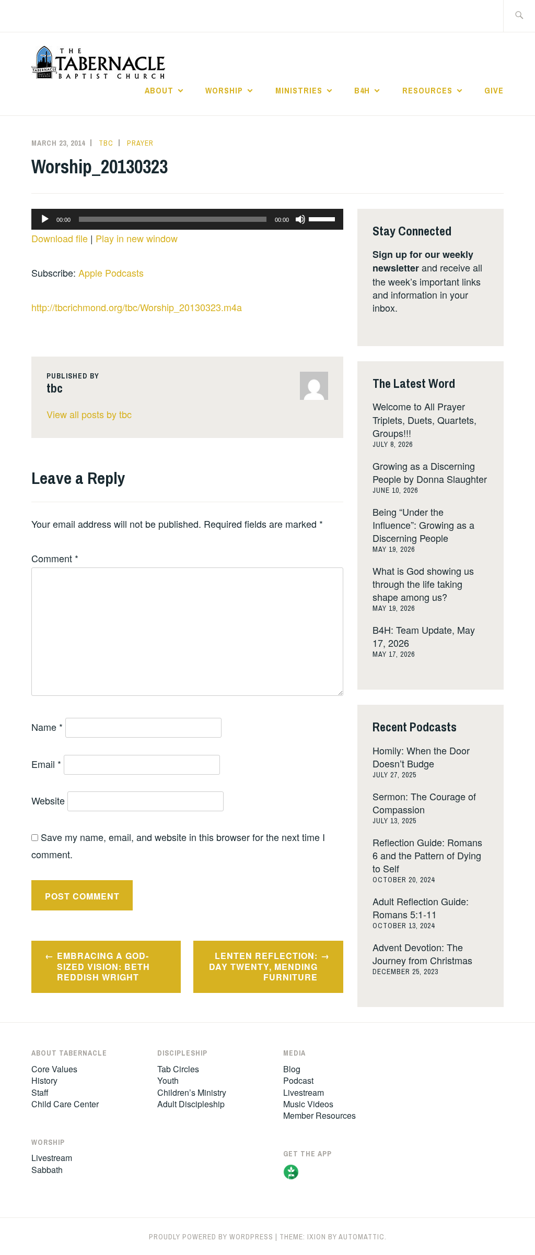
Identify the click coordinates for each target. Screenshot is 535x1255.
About (159, 90)
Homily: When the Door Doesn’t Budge (421, 756)
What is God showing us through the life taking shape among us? (423, 583)
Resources (427, 90)
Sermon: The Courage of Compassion (424, 802)
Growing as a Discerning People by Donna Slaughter (430, 472)
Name (47, 726)
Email (46, 764)
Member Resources (319, 1115)
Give (494, 90)
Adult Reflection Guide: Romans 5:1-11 (421, 907)
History (44, 1080)
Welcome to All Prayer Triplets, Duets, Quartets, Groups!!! (424, 419)
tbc (106, 143)
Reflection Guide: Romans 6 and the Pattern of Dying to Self (427, 855)
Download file (59, 238)
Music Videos (308, 1104)
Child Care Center (65, 1104)
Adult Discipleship (191, 1104)
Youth (168, 1080)
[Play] (45, 219)
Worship (224, 90)
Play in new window (137, 238)
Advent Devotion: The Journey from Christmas (422, 953)
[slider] (323, 218)
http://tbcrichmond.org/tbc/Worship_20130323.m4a (136, 307)
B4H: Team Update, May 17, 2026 (424, 636)
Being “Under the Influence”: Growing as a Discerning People (423, 524)
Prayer (140, 143)
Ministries (298, 90)
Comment (54, 558)
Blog (291, 1069)
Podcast (298, 1080)
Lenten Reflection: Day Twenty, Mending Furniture (263, 967)
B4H (362, 90)
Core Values (54, 1069)
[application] (187, 219)
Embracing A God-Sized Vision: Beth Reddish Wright (103, 967)
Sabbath (47, 1170)
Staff (40, 1092)
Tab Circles (178, 1069)
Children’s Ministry (191, 1092)
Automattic (362, 1236)
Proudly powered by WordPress (211, 1236)
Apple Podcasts (111, 272)
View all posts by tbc (89, 414)
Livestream (51, 1158)
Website (48, 800)
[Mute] (300, 219)
